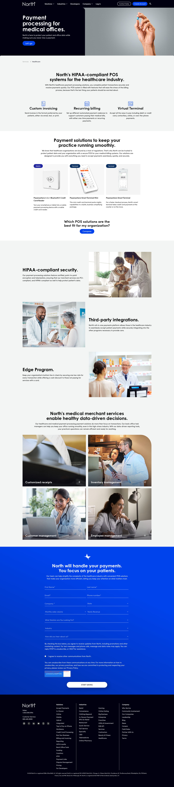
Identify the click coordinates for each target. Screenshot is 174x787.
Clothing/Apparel (85, 714)
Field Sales (126, 729)
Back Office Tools (62, 747)
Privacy (124, 735)
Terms (124, 738)
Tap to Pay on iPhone (64, 726)
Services (101, 729)
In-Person (60, 711)
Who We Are (126, 708)
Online (58, 714)
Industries (61, 4)
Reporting (60, 741)
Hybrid (58, 720)
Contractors (102, 732)
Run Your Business (62, 735)
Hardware (60, 729)
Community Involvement (131, 711)
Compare (87, 231)
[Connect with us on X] (48, 723)
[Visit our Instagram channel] (24, 723)
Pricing (58, 765)
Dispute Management (64, 762)
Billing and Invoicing (63, 738)
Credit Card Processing (64, 732)
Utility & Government (105, 723)
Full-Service (83, 728)
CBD (80, 734)
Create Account (140, 4)
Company (87, 4)
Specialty (82, 731)
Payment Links (61, 759)
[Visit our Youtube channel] (38, 723)
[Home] (29, 4)
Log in (98, 4)
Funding (59, 750)
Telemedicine (84, 737)
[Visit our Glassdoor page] (43, 723)
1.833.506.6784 (28, 713)
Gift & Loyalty (61, 744)
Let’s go (28, 43)
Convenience (84, 711)
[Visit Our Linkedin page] (33, 723)
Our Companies (128, 714)
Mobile (58, 717)
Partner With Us (127, 732)
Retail (81, 708)
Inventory (59, 753)
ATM (58, 756)
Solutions (48, 4)
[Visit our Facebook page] (28, 723)
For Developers (61, 768)
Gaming (101, 708)
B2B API (101, 726)
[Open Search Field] (150, 3)
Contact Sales (124, 4)
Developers (75, 4)
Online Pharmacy (85, 740)
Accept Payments (62, 708)
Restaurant (83, 722)
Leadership (126, 717)
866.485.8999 (27, 719)
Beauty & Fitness (104, 735)
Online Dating (103, 711)
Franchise (102, 720)
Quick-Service (84, 725)
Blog (123, 720)
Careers (125, 726)
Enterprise (102, 717)
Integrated (60, 723)
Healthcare (102, 738)
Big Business (103, 714)
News (124, 723)
